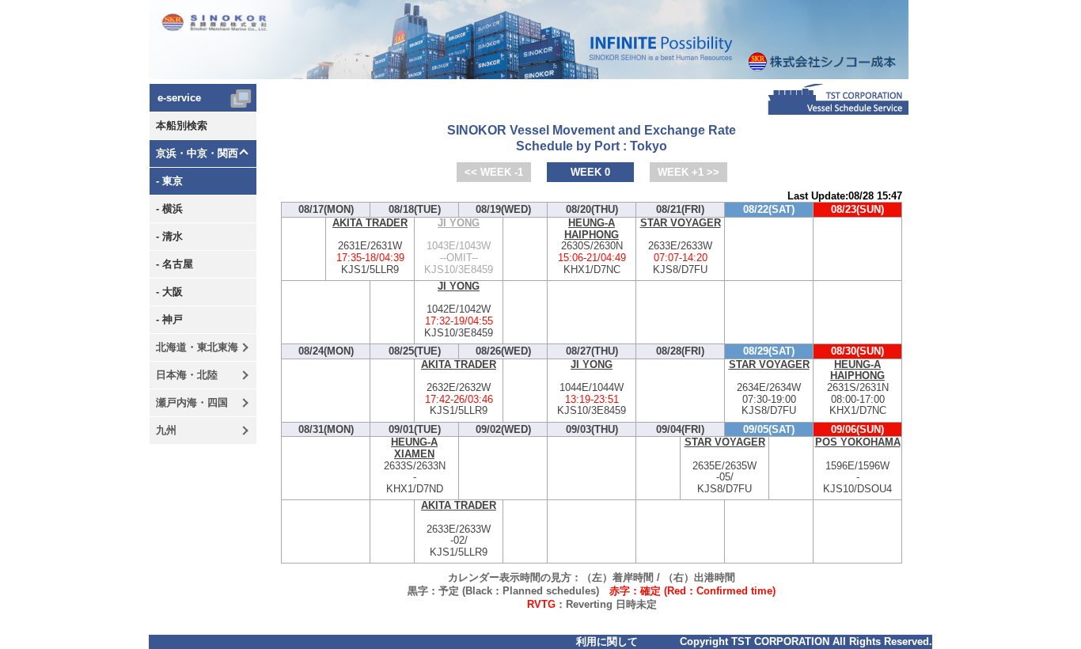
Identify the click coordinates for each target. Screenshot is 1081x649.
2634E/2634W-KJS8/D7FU (769, 388)
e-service (179, 98)
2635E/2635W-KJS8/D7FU (725, 466)
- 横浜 (169, 208)
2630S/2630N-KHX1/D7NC (592, 246)
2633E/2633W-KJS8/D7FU (680, 246)
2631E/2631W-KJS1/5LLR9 (370, 246)
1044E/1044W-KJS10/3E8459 (591, 388)
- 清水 (169, 236)
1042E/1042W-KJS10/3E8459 (458, 310)
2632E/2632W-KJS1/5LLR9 (458, 388)
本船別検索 (181, 125)
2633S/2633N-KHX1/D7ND (415, 466)
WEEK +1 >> (688, 172)
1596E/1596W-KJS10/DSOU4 (858, 466)
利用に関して (607, 641)
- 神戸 (169, 319)
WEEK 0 (590, 172)
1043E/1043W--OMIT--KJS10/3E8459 (458, 246)
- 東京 (169, 181)
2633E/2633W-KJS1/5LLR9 (458, 529)
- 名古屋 (174, 264)
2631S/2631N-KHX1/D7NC (858, 388)
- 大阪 (169, 292)
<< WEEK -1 (494, 172)
